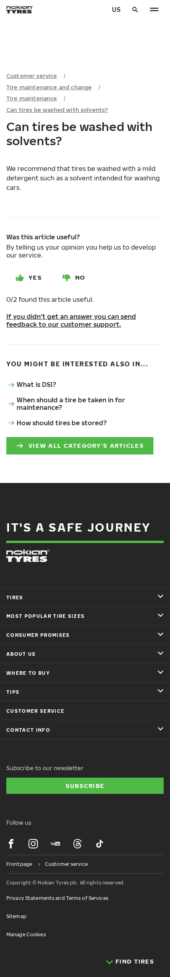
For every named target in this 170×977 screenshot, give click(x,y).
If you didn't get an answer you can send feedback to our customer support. (71, 320)
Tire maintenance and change (49, 87)
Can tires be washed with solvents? (57, 109)
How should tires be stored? (62, 423)
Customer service (31, 75)
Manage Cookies (26, 934)
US (116, 9)
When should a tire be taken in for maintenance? (71, 403)
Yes (35, 277)
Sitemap (16, 916)
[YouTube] (55, 844)
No (80, 277)
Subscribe (85, 785)
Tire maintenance (31, 98)
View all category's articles (86, 445)
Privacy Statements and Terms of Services (57, 898)
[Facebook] (11, 844)
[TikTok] (100, 844)
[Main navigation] (154, 9)
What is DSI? (36, 384)
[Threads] (77, 844)
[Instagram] (33, 844)
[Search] (135, 9)
